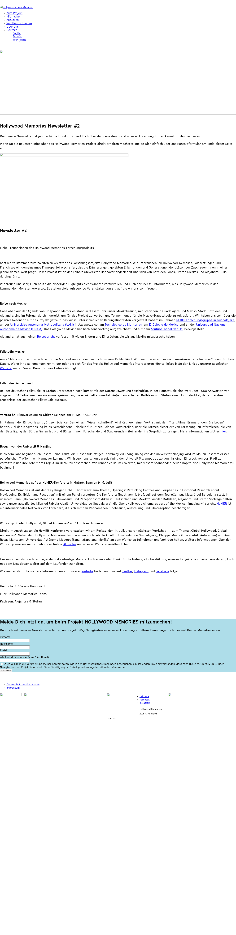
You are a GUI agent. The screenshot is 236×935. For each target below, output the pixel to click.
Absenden (6, 670)
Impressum (13, 687)
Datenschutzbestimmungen (22, 684)
